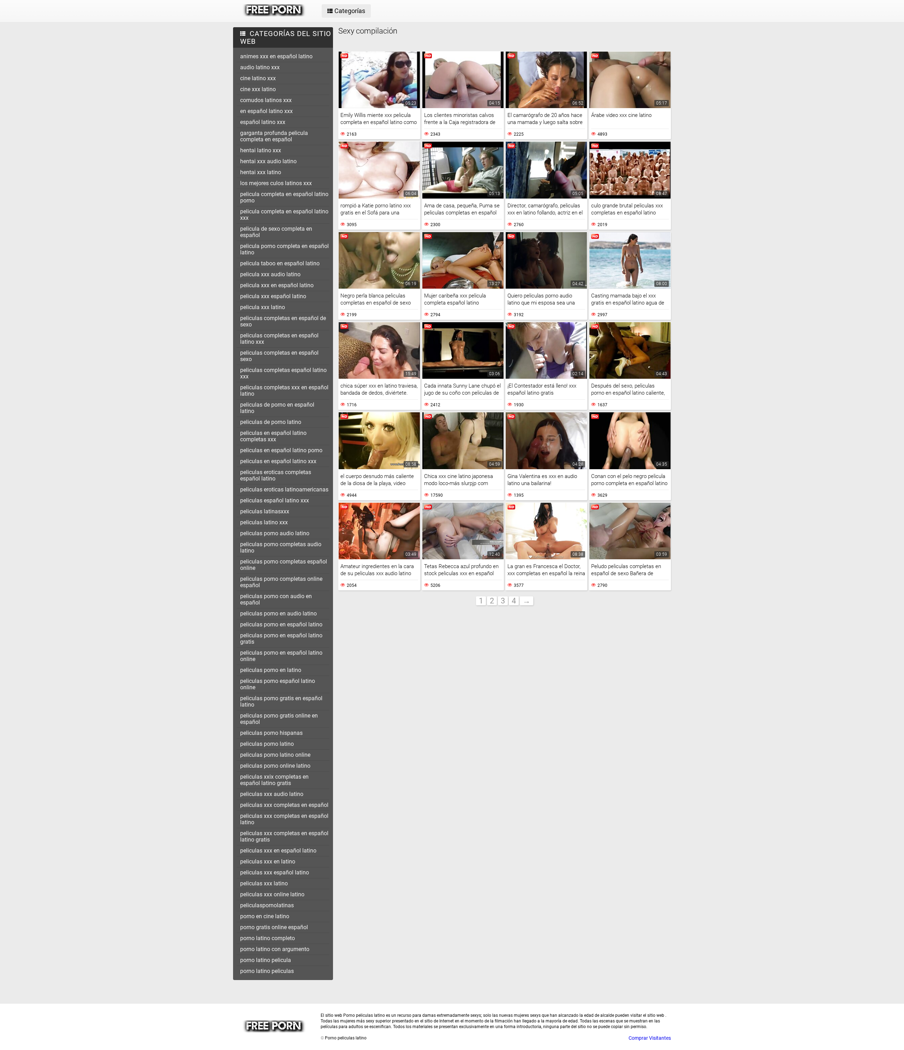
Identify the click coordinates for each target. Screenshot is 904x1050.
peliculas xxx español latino (274, 872)
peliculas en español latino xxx (278, 461)
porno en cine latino (264, 916)
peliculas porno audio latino (274, 533)
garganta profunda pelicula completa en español (274, 136)
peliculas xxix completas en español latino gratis (274, 779)
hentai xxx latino (260, 172)
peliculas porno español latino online (277, 684)
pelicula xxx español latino (273, 296)
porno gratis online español (274, 927)
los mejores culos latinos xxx (276, 183)
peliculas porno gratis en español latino (281, 701)
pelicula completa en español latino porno (284, 197)
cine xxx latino (258, 89)
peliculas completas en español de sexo (283, 321)
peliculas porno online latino (275, 765)
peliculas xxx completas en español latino (284, 819)
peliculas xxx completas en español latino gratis (284, 836)
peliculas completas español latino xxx (283, 373)
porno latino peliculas (267, 971)
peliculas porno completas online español (281, 582)
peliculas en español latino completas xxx (273, 436)
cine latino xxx (258, 78)
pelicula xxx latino (262, 307)
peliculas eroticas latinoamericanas (284, 489)
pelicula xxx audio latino (270, 274)
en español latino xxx (266, 111)
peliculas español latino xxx (274, 500)
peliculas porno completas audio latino (280, 547)
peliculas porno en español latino (281, 624)
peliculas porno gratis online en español (279, 718)
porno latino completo (267, 938)
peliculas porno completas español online (283, 564)
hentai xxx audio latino (268, 161)
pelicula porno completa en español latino (284, 249)
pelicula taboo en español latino (280, 263)
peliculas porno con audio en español (276, 599)
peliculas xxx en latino (267, 861)
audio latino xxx (260, 67)
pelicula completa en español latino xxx (284, 214)
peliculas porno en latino (270, 670)
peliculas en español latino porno (281, 450)
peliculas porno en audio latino (278, 613)
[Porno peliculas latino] (274, 14)
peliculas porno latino (267, 744)
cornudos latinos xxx (266, 100)
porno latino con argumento (274, 949)
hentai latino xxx (260, 150)
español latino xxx (262, 122)
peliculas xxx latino (264, 883)
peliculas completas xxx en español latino (284, 390)
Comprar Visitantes (650, 1038)
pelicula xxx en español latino (277, 285)
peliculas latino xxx (264, 522)
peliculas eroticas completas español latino (275, 475)
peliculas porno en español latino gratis (281, 638)
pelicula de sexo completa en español (276, 231)
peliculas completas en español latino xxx (279, 338)
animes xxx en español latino (276, 56)
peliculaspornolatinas (267, 905)
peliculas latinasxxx (264, 511)
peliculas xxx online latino (272, 894)
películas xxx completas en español (284, 805)
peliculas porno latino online (275, 754)
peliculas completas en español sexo (279, 355)
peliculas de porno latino (270, 422)
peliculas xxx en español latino (278, 850)
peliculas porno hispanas (271, 733)
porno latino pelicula (265, 960)
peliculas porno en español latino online (281, 655)
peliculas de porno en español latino (277, 407)
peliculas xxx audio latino (271, 794)
